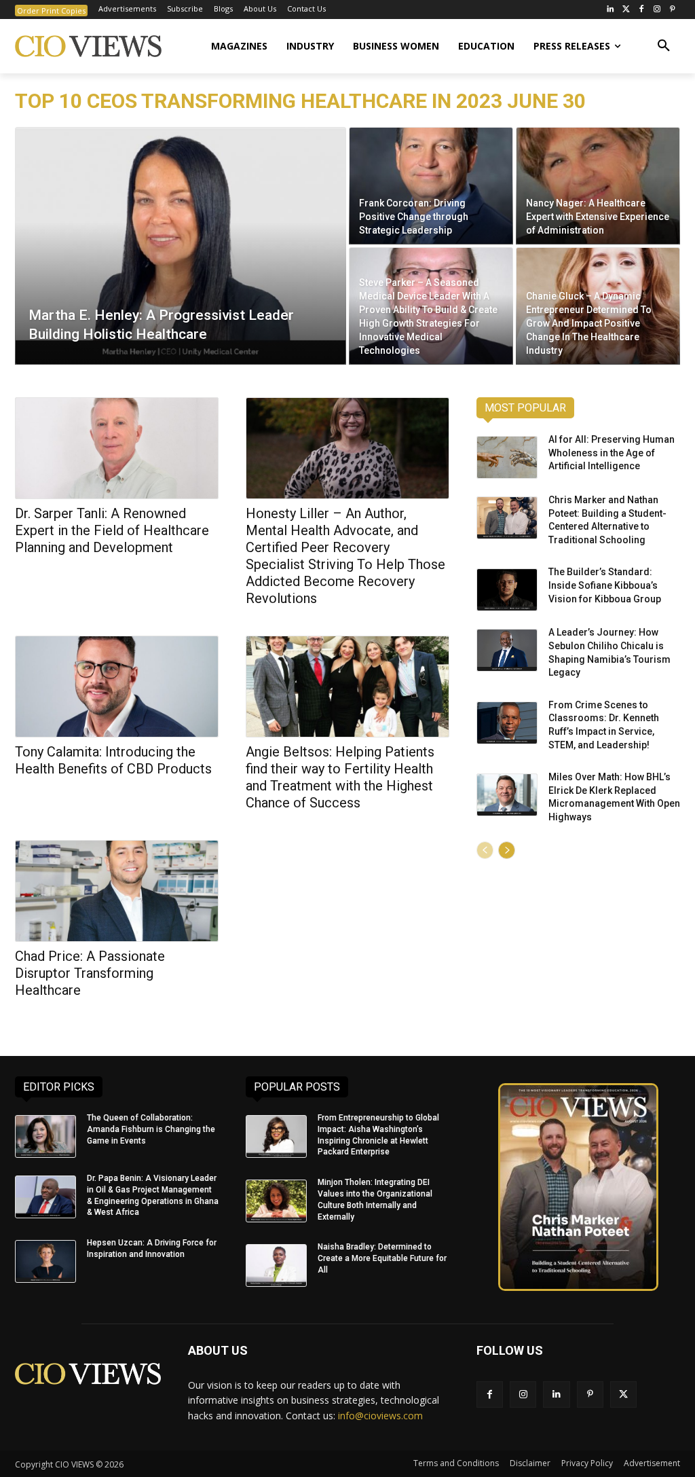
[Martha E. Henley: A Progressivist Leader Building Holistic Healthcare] (180, 246)
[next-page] (506, 850)
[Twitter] (626, 10)
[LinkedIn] (610, 10)
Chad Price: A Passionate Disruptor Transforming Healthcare (90, 973)
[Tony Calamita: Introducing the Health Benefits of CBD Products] (117, 686)
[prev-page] (484, 850)
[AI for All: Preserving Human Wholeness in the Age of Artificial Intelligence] (507, 457)
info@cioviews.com (380, 1415)
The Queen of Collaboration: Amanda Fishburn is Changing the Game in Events (151, 1129)
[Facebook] (642, 10)
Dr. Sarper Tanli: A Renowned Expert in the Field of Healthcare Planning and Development (112, 530)
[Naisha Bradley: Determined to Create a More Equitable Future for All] (276, 1265)
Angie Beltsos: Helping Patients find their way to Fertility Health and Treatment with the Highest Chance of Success (340, 777)
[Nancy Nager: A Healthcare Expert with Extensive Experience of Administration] (598, 185)
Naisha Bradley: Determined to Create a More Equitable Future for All (382, 1258)
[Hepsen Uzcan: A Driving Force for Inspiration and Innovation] (45, 1261)
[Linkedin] (556, 1394)
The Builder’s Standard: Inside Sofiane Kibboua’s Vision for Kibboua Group (604, 585)
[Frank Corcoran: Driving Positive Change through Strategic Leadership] (431, 185)
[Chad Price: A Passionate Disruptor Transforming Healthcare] (117, 891)
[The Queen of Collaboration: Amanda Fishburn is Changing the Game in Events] (45, 1136)
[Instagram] (656, 10)
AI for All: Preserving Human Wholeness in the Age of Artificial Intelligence (611, 452)
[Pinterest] (672, 10)
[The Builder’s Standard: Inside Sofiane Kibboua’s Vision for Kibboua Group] (507, 589)
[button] (663, 46)
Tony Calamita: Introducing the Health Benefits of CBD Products (113, 760)
